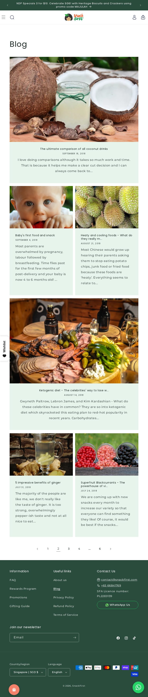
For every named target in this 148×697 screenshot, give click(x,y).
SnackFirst (78, 685)
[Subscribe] (74, 637)
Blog (56, 588)
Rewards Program (23, 588)
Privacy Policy (63, 597)
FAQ (13, 580)
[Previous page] (37, 549)
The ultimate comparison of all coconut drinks (74, 149)
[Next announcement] (140, 5)
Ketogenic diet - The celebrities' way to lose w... (74, 390)
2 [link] (58, 548)
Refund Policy (63, 606)
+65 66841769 (111, 585)
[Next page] (110, 549)
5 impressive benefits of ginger (38, 482)
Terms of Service (65, 615)
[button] (12, 17)
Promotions (18, 597)
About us (60, 580)
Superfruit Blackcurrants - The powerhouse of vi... (103, 484)
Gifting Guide (20, 606)
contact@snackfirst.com (119, 579)
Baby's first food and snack (35, 235)
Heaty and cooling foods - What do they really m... (106, 237)
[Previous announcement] (7, 5)
